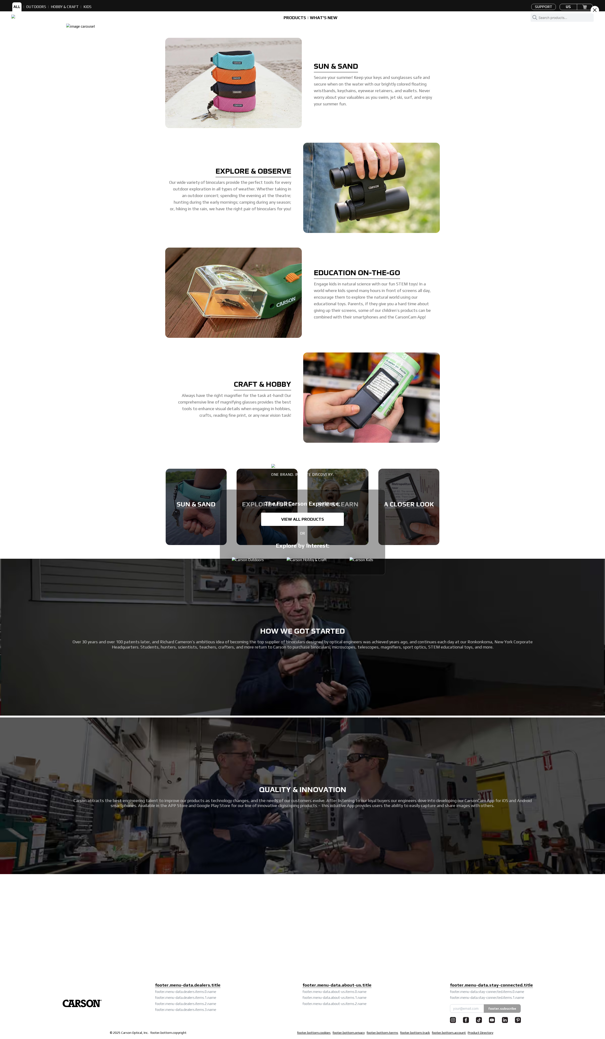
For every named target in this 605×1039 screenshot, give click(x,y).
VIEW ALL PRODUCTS (302, 519)
